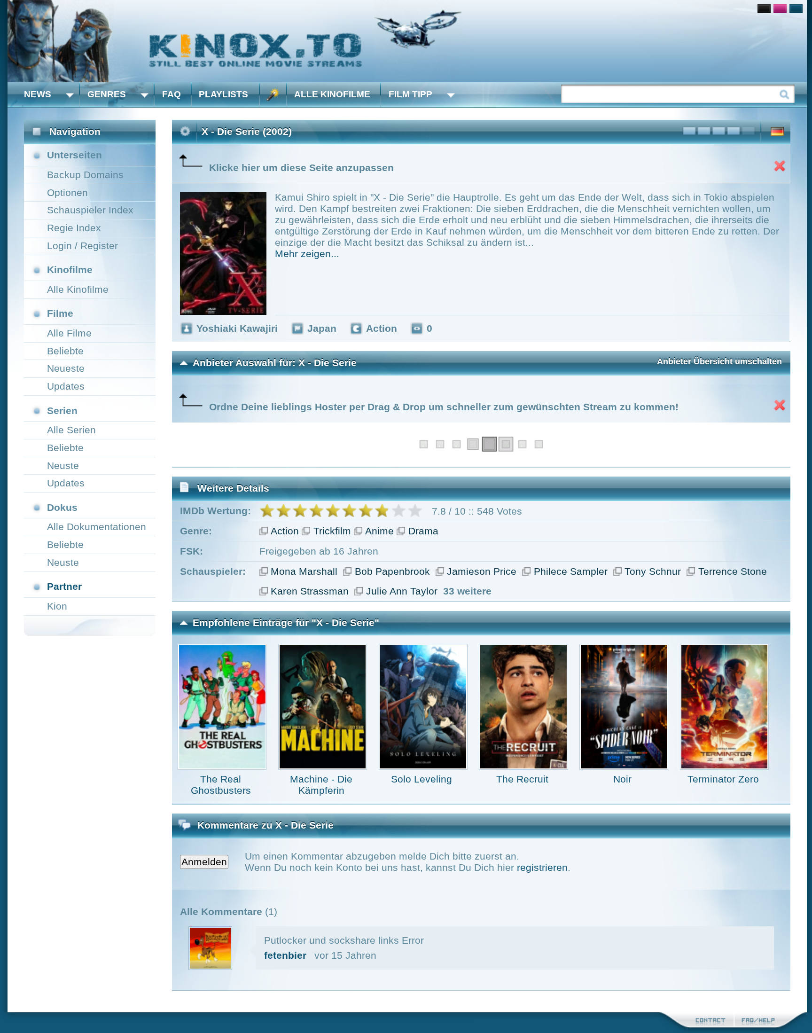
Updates (66, 386)
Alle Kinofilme (332, 94)
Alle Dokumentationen (96, 526)
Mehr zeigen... (307, 253)
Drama (423, 530)
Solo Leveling (421, 779)
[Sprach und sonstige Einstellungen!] (273, 94)
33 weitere (467, 591)
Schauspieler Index (90, 209)
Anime (379, 530)
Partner (64, 586)
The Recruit (522, 779)
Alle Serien (71, 429)
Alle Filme (69, 333)
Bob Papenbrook (392, 571)
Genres (106, 94)
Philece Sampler (571, 571)
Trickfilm (332, 530)
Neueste (66, 368)
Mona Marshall (304, 571)
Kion (57, 606)
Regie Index (74, 227)
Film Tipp (410, 94)
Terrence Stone (732, 571)
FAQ (171, 94)
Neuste (63, 465)
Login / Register (82, 245)
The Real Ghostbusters (221, 785)
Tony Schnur (653, 571)
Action (285, 530)
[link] (407, 41)
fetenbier (285, 955)
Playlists (223, 94)
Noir (622, 779)
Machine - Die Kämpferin (321, 785)
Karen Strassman (310, 591)
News (37, 94)
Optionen (67, 192)
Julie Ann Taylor (401, 591)
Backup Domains (85, 174)
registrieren (542, 867)
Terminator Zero (723, 779)
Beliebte (65, 350)
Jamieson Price (481, 571)
